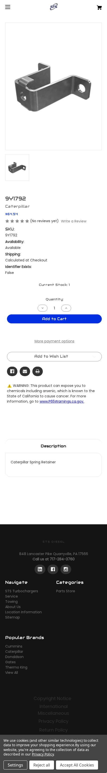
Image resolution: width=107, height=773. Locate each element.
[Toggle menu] (12, 7)
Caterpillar (14, 651)
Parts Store (65, 591)
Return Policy (53, 730)
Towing (11, 601)
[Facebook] (12, 371)
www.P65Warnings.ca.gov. (62, 401)
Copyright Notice (53, 698)
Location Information (23, 612)
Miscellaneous (53, 713)
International (54, 706)
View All (11, 672)
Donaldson (14, 656)
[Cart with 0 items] (92, 5)
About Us (13, 606)
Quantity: (54, 299)
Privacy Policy (53, 721)
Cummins (13, 646)
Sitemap (12, 617)
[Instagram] (65, 569)
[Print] (37, 371)
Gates (10, 662)
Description (53, 446)
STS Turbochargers (21, 591)
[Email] (24, 371)
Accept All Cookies (77, 765)
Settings (15, 765)
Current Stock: (54, 285)
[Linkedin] (40, 569)
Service (11, 596)
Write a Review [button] (73, 221)
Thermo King (16, 667)
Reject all (41, 765)
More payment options (54, 341)
